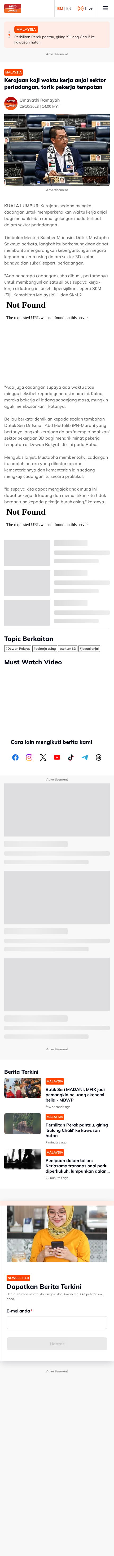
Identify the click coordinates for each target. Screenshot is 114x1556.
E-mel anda (18, 1311)
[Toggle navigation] (105, 8)
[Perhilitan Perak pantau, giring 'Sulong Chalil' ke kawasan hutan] (22, 1123)
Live (89, 8)
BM (60, 8)
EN (68, 8)
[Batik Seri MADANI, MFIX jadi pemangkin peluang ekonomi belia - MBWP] (22, 1088)
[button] (9, 32)
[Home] (12, 8)
